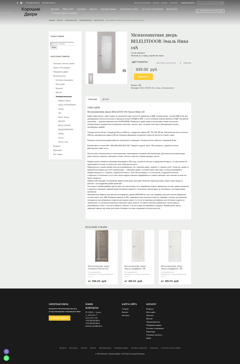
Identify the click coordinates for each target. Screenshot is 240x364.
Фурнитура (57, 150)
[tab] (92, 99)
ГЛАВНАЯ (156, 3)
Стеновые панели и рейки (63, 63)
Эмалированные (85, 20)
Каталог (60, 20)
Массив (59, 92)
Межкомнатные (71, 20)
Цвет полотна (140, 62)
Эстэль (61, 138)
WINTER (61, 121)
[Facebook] (17, 3)
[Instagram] (21, 3)
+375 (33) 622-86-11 (49, 3)
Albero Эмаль (63, 117)
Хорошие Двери (30, 12)
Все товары (156, 88)
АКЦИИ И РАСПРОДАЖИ (142, 3)
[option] (106, 52)
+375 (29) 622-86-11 (33, 3)
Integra (61, 109)
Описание (92, 99)
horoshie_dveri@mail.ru (93, 326)
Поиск (54, 47)
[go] (222, 3)
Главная (52, 20)
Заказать (143, 77)
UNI (59, 113)
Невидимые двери (60, 72)
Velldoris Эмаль (64, 101)
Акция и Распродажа (61, 68)
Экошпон (59, 88)
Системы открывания (64, 80)
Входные (56, 146)
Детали (105, 99)
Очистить (187, 63)
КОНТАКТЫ (174, 3)
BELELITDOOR (99, 20)
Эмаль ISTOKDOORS (67, 105)
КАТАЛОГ (165, 3)
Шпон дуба (60, 84)
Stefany (61, 134)
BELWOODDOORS (65, 129)
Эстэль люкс (63, 142)
